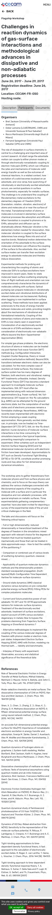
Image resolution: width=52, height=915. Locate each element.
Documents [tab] (42, 107)
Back (7, 11)
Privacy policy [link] (34, 911)
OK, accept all (16, 907)
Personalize (19, 911)
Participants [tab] (26, 107)
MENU (47, 4)
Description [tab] (9, 107)
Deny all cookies (35, 907)
